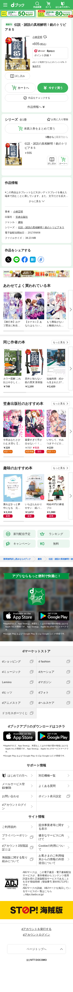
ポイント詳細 (41, 55)
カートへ (23, 87)
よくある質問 (47, 785)
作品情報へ (34, 106)
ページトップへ (36, 949)
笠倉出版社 (22, 216)
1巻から (49, 137)
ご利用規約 (9, 826)
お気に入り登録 (59, 119)
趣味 (20, 222)
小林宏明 (37, 37)
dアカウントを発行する (36, 929)
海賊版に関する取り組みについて (15, 859)
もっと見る (59, 342)
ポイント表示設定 (50, 796)
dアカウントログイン (14, 806)
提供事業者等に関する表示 (51, 826)
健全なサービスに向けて (51, 837)
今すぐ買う (56, 87)
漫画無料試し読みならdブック (17, 559)
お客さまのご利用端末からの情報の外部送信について (51, 859)
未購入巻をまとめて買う (39, 128)
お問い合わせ (10, 796)
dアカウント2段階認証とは (15, 847)
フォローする (45, 37)
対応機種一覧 (47, 775)
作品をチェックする (39, 97)
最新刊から (62, 137)
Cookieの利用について (51, 847)
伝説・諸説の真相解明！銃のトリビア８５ (46, 145)
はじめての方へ (17, 775)
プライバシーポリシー (15, 837)
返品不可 (36, 66)
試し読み (20, 76)
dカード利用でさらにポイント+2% (48, 62)
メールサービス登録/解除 (13, 785)
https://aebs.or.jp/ (34, 894)
